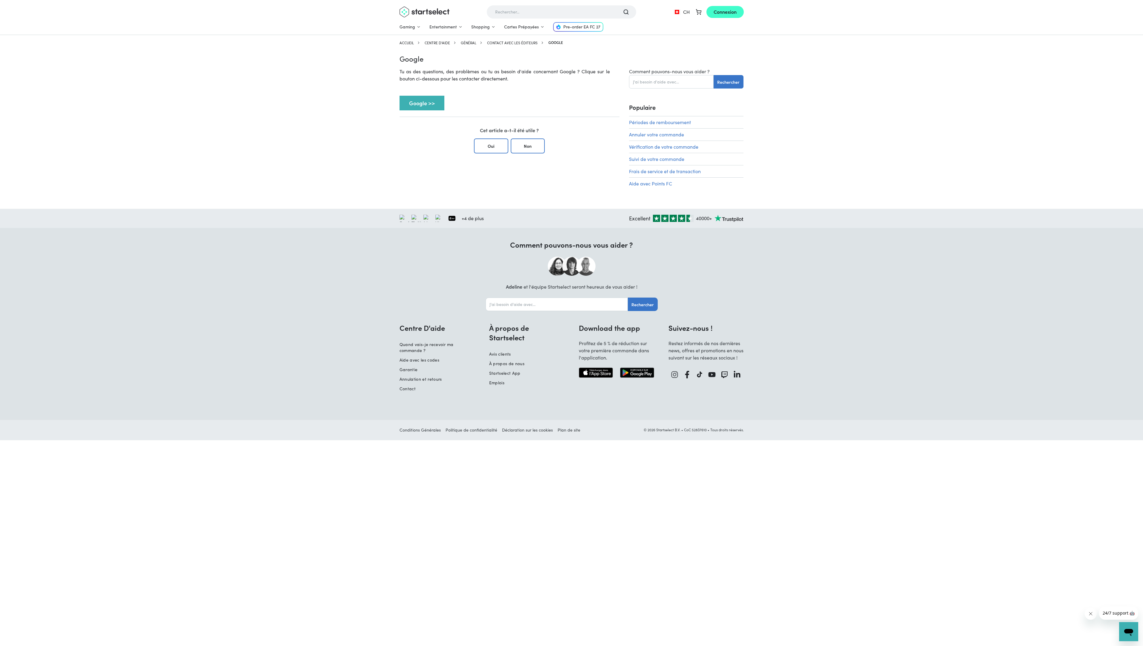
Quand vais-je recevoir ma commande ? (427, 347)
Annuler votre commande (656, 134)
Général (468, 42)
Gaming (407, 27)
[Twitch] (724, 374)
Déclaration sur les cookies (527, 430)
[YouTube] (712, 374)
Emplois (496, 383)
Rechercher (728, 82)
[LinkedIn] (737, 374)
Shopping (480, 27)
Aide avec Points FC (650, 183)
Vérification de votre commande (663, 147)
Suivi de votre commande (656, 159)
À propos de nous (507, 363)
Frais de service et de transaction (665, 171)
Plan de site (569, 430)
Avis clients (500, 354)
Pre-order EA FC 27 (581, 27)
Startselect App (505, 373)
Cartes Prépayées (521, 27)
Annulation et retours (421, 379)
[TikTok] (700, 374)
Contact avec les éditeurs (512, 42)
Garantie (409, 369)
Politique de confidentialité (471, 430)
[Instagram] (674, 374)
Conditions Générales (420, 430)
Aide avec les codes (420, 360)
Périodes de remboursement (660, 122)
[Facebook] (687, 374)
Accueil (407, 42)
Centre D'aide (437, 42)
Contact (408, 388)
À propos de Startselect (509, 332)
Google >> (422, 103)
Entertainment (443, 27)
